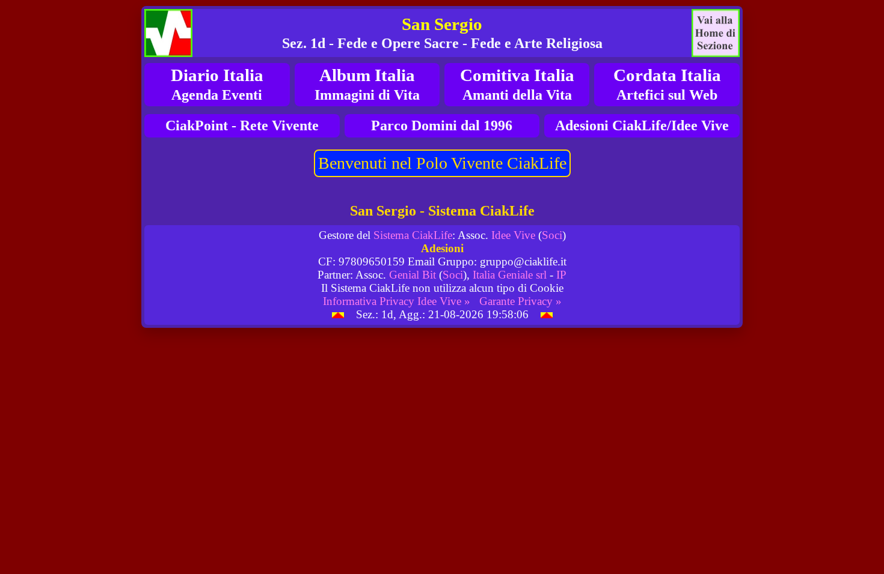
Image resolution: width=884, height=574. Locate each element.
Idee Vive (513, 235)
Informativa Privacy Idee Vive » (396, 301)
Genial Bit (412, 274)
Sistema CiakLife (412, 235)
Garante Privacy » (520, 301)
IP (561, 274)
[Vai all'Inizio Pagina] (338, 314)
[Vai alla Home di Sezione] (716, 33)
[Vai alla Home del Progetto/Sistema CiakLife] (168, 33)
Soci (552, 235)
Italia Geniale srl (510, 274)
